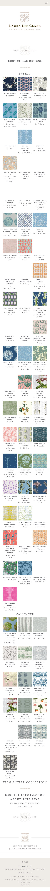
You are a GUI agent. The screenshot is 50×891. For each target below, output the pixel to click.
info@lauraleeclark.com (25, 798)
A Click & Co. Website (36, 874)
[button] (10, 83)
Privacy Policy (25, 877)
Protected (25, 879)
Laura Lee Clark (25, 18)
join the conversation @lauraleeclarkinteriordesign (25, 842)
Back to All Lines (24, 45)
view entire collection (25, 777)
